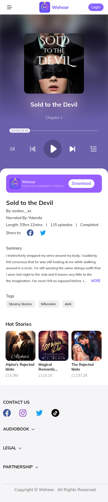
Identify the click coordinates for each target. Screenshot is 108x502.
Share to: (13, 233)
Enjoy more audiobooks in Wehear (43, 186)
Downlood (81, 183)
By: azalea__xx (18, 211)
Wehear (60, 7)
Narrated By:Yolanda (24, 218)
